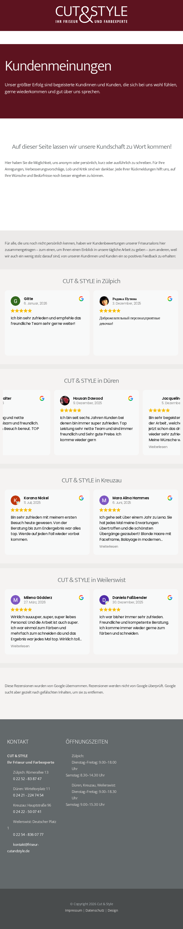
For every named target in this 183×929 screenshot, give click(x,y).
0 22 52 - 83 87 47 (27, 778)
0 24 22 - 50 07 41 (27, 811)
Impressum (73, 910)
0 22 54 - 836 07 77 (28, 834)
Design (113, 910)
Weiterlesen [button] (108, 446)
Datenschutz (95, 910)
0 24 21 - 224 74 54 (28, 795)
